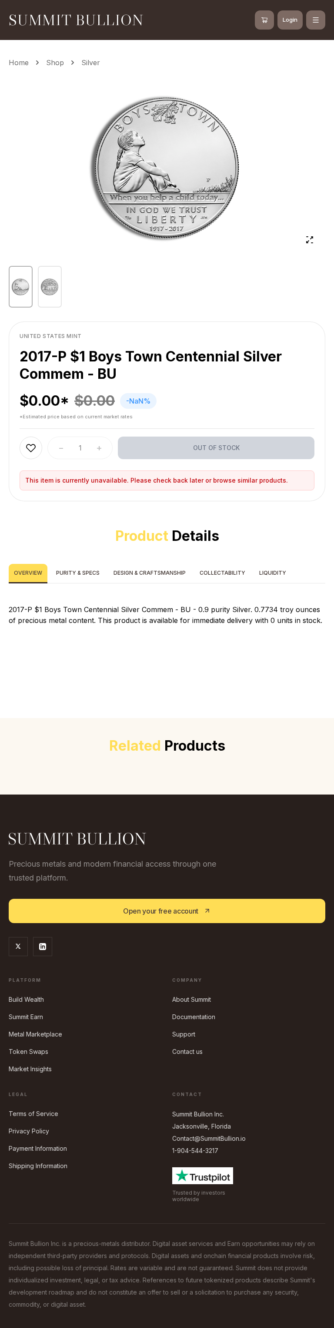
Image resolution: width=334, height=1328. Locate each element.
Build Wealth (26, 999)
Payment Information (38, 1148)
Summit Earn (26, 1016)
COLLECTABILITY (222, 573)
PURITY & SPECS (78, 573)
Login (290, 19)
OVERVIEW (28, 573)
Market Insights (30, 1069)
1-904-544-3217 (195, 1150)
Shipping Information (38, 1165)
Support (183, 1034)
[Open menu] (315, 20)
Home (19, 62)
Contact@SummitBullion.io (209, 1138)
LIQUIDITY (272, 573)
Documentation (193, 1016)
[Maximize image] (309, 239)
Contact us (187, 1051)
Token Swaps (28, 1051)
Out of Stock (216, 447)
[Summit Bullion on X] (18, 946)
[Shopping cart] (264, 20)
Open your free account (160, 911)
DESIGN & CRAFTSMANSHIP (150, 573)
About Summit (191, 999)
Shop (55, 62)
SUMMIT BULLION (76, 19)
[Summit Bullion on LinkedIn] (42, 946)
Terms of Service (33, 1113)
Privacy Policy (29, 1131)
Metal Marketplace (35, 1034)
